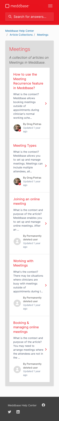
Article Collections (21, 34)
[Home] (17, 6)
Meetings (42, 34)
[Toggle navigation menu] (50, 6)
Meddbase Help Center (19, 30)
